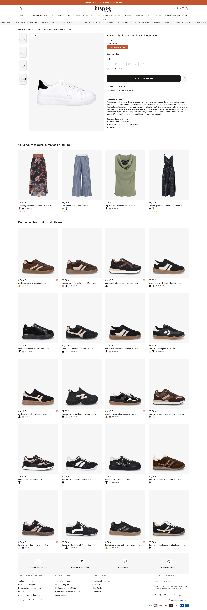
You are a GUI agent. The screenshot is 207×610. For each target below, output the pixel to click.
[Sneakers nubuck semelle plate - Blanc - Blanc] (63, 547)
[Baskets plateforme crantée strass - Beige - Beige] (153, 416)
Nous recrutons (61, 595)
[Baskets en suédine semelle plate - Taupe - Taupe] (110, 351)
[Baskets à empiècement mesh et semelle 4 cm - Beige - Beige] (66, 416)
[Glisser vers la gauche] (32, 85)
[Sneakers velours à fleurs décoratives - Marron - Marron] (106, 416)
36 (110, 64)
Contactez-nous (99, 585)
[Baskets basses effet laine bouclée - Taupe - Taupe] (63, 286)
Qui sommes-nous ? (63, 581)
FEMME (29, 30)
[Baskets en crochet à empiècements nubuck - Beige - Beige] (23, 286)
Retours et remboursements (29, 588)
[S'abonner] (187, 581)
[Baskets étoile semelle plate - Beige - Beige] (150, 351)
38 (123, 64)
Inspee (26, 600)
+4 (116, 417)
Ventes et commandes (27, 581)
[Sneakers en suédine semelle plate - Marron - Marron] (153, 286)
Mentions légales (62, 585)
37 (117, 64)
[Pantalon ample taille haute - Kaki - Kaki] (63, 208)
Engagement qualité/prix (65, 588)
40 (137, 64)
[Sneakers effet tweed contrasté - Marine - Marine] (23, 547)
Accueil (21, 30)
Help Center (97, 588)
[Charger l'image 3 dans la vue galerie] (22, 65)
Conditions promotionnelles (29, 595)
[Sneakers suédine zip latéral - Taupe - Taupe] (23, 351)
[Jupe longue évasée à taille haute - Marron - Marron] (19, 208)
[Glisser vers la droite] (101, 85)
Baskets (37, 30)
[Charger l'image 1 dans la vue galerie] (22, 38)
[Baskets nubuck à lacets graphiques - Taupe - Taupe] (23, 416)
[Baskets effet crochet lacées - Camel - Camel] (19, 286)
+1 (28, 351)
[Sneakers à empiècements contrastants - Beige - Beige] (66, 351)
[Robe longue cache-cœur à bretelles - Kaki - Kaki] (153, 208)
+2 (29, 208)
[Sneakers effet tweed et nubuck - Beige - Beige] (19, 547)
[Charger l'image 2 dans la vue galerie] (22, 52)
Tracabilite (96, 591)
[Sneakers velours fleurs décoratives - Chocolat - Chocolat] (110, 416)
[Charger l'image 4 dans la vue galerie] (22, 79)
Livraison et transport (27, 585)
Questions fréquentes (101, 581)
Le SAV (21, 591)
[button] (20, 8)
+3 (29, 286)
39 (130, 64)
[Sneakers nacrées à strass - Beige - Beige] (110, 482)
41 (143, 64)
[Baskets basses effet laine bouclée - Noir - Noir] (66, 286)
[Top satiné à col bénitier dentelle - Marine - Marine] (106, 208)
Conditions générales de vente (67, 591)
